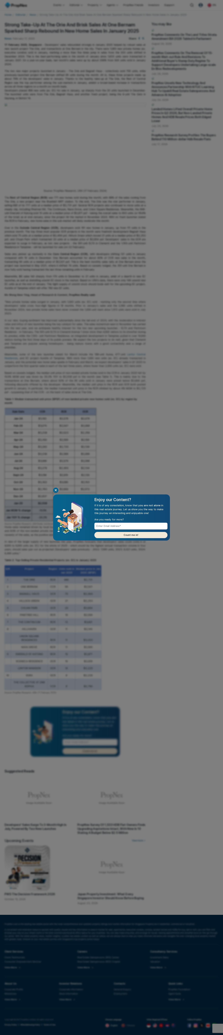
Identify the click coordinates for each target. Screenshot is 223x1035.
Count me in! (131, 535)
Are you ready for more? (109, 519)
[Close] (55, 490)
